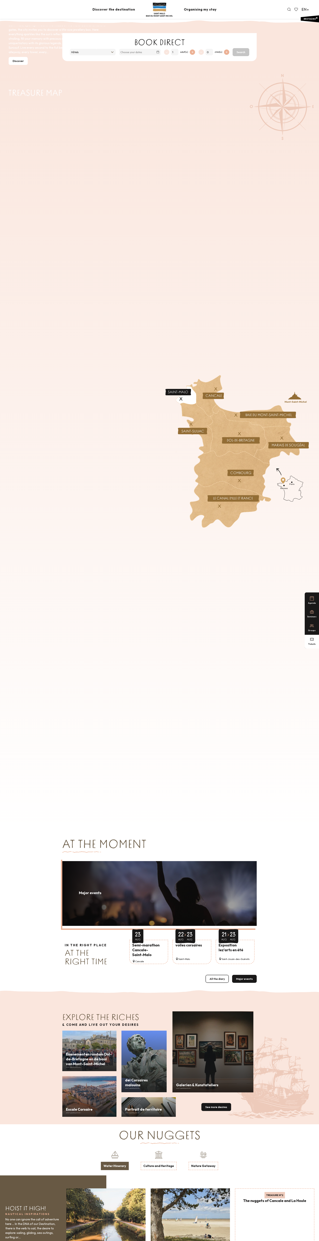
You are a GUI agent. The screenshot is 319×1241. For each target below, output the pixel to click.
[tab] (115, 1160)
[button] (289, 9)
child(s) (218, 51)
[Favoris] (296, 9)
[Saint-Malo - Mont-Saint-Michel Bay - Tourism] (159, 10)
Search (241, 52)
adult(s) (184, 51)
